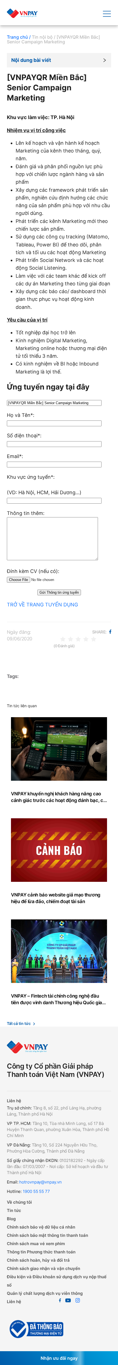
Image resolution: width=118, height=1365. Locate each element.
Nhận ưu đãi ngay (59, 1358)
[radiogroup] (78, 638)
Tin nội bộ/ (43, 37)
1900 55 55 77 (36, 1191)
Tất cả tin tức (19, 1023)
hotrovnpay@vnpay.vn (40, 1182)
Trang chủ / (19, 37)
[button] (59, 60)
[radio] (63, 638)
